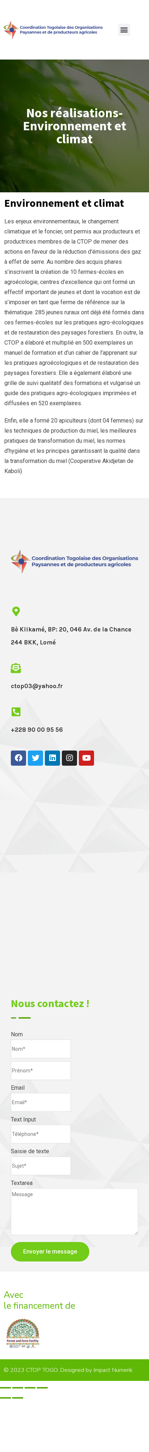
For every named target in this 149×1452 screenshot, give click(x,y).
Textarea (22, 1183)
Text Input (23, 1119)
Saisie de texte (30, 1151)
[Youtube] (86, 758)
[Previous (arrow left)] (5, 1398)
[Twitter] (35, 758)
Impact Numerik (113, 1370)
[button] (124, 30)
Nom (17, 1034)
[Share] (17, 1387)
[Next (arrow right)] (17, 1398)
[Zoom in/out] (42, 1387)
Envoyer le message (50, 1251)
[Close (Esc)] (5, 1387)
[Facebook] (18, 758)
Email (18, 1087)
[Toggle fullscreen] (30, 1387)
